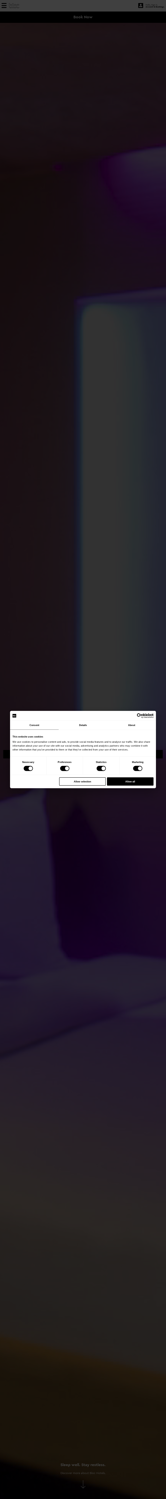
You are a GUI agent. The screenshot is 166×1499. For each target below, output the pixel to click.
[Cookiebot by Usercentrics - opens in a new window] (139, 715)
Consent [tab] (34, 725)
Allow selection (82, 781)
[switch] (64, 768)
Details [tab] (83, 725)
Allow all (130, 781)
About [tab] (131, 725)
